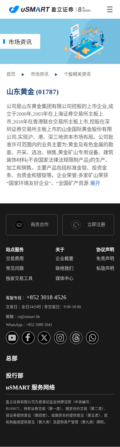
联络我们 (64, 268)
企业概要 (64, 258)
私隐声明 (105, 268)
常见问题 (15, 268)
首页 (10, 74)
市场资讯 (40, 74)
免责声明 (105, 258)
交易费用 (15, 258)
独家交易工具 (19, 278)
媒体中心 (64, 278)
